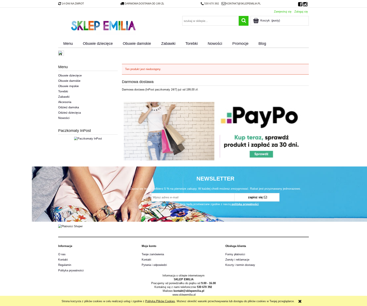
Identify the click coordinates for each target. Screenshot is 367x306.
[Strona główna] (103, 25)
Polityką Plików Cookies (160, 301)
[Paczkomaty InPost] (88, 138)
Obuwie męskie (68, 86)
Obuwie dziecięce (70, 75)
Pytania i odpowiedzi (154, 265)
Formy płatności (235, 254)
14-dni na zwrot (73, 3)
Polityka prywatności (71, 270)
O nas (62, 254)
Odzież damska (68, 107)
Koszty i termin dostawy (240, 265)
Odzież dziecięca (69, 112)
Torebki (63, 91)
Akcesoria (64, 102)
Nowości (63, 118)
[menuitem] (68, 43)
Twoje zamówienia (153, 254)
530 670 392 (211, 3)
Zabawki (63, 96)
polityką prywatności (245, 204)
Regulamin (64, 265)
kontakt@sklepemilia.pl (243, 3)
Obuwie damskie (69, 80)
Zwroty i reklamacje (237, 259)
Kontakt (63, 259)
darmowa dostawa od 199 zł (144, 3)
